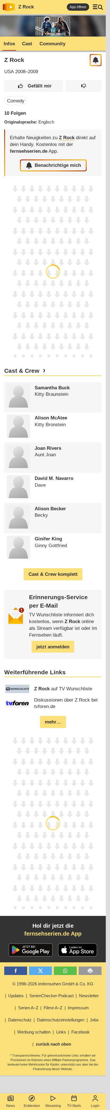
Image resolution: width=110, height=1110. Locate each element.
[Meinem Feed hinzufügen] (96, 60)
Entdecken (32, 1106)
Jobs (94, 1019)
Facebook (80, 1032)
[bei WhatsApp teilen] (65, 971)
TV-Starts (74, 1106)
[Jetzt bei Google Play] (30, 949)
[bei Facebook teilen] (15, 971)
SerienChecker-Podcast (51, 995)
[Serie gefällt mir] (33, 86)
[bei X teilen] (40, 971)
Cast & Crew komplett (53, 574)
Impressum (78, 1007)
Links (61, 1032)
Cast (27, 43)
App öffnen (78, 7)
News (10, 1106)
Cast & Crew (21, 370)
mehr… (53, 722)
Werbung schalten (33, 1032)
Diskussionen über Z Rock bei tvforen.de (66, 703)
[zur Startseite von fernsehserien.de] (9, 7)
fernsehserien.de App (53, 934)
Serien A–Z (28, 1007)
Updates (16, 995)
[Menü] (98, 7)
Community (52, 43)
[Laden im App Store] (77, 949)
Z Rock (26, 7)
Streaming (53, 1106)
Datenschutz (20, 1019)
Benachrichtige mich (58, 165)
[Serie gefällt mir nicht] (83, 86)
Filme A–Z (53, 1007)
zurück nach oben (53, 1044)
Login (95, 1106)
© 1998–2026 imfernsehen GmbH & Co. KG (52, 983)
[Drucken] (90, 971)
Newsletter (89, 995)
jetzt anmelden (52, 647)
